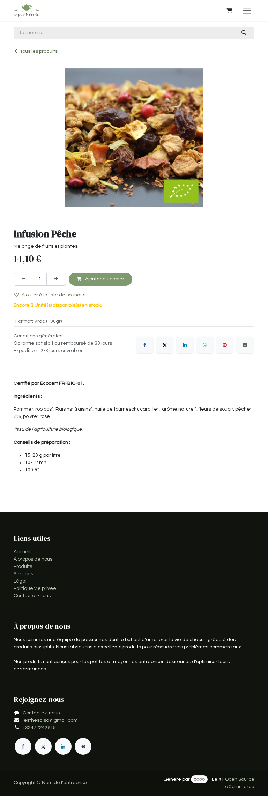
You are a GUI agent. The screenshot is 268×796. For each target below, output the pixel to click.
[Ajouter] (56, 279)
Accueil (22, 551)
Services (23, 573)
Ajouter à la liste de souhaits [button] (53, 295)
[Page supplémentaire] (83, 746)
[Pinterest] (224, 345)
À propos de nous (33, 559)
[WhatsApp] (204, 345)
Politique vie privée (35, 588)
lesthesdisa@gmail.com (50, 720)
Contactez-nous (32, 595)
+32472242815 (39, 727)
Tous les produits (39, 51)
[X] (164, 345)
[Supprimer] (23, 279)
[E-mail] (245, 345)
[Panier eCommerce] (229, 10)
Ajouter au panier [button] (104, 279)
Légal (20, 581)
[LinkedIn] (185, 345)
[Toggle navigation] (246, 10)
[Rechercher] (244, 33)
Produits (23, 566)
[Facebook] (144, 345)
